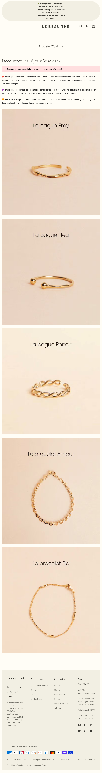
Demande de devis (86, 704)
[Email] (91, 731)
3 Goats (34, 746)
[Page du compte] (87, 26)
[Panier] (93, 26)
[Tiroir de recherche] (81, 26)
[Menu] (8, 26)
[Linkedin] (85, 731)
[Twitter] (91, 725)
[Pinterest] (79, 731)
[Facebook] (85, 725)
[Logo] (55, 26)
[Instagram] (79, 725)
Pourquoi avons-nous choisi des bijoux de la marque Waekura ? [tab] (35, 69)
